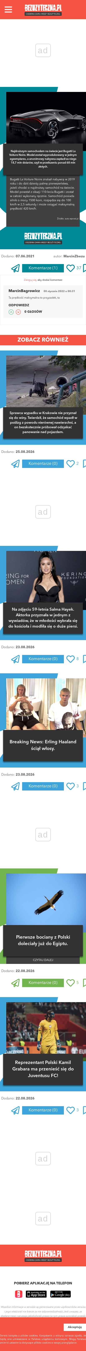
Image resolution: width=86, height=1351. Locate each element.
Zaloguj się (30, 280)
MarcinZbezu (74, 256)
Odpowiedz (19, 305)
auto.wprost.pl (71, 219)
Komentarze (43, 268)
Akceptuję (75, 1327)
